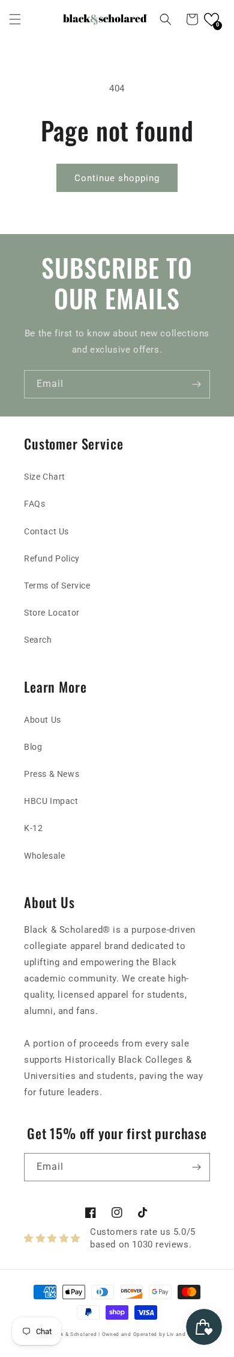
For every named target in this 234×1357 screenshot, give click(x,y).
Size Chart (44, 476)
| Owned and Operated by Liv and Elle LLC (153, 1334)
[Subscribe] (196, 384)
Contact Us (46, 531)
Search (38, 639)
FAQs (34, 503)
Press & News (51, 774)
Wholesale (44, 856)
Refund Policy (52, 558)
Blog (33, 747)
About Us (42, 720)
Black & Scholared (73, 1334)
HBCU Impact (51, 801)
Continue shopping (117, 178)
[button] (15, 19)
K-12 (33, 828)
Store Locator (52, 612)
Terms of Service (57, 585)
